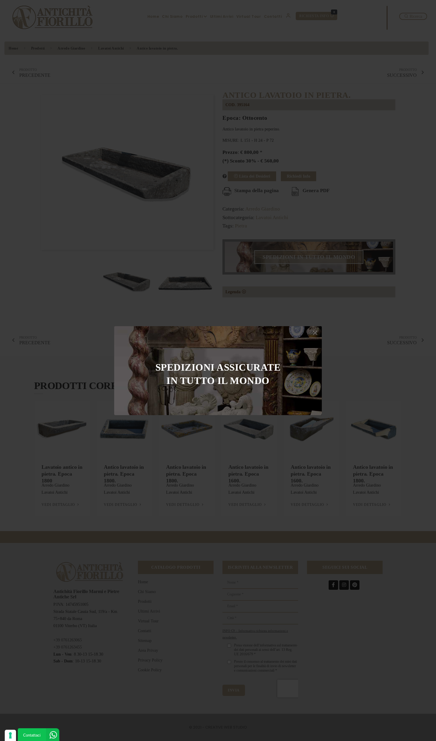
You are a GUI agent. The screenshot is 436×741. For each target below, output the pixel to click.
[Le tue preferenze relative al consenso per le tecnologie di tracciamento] (10, 735)
